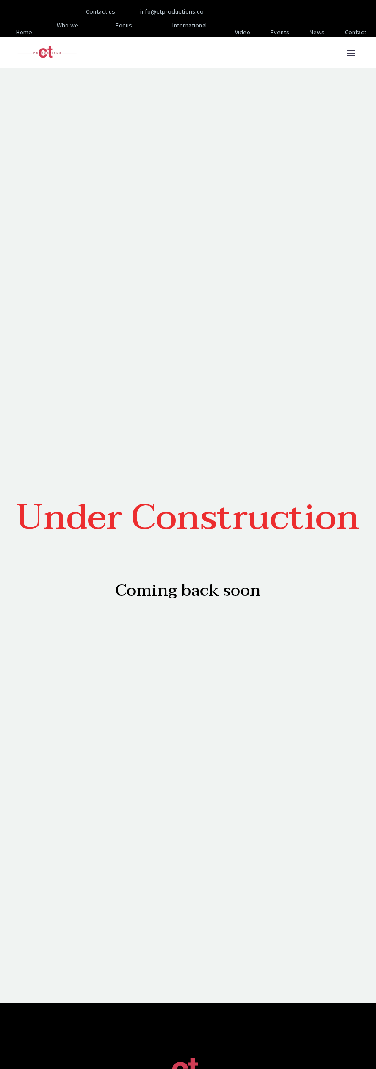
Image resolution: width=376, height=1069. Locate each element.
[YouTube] (295, 11)
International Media (189, 32)
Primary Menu (351, 53)
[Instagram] (281, 11)
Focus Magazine (120, 32)
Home (24, 32)
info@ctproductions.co (172, 11)
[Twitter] (268, 11)
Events (280, 32)
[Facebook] (240, 11)
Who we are (67, 32)
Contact (355, 32)
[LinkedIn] (254, 11)
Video (242, 32)
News (317, 32)
